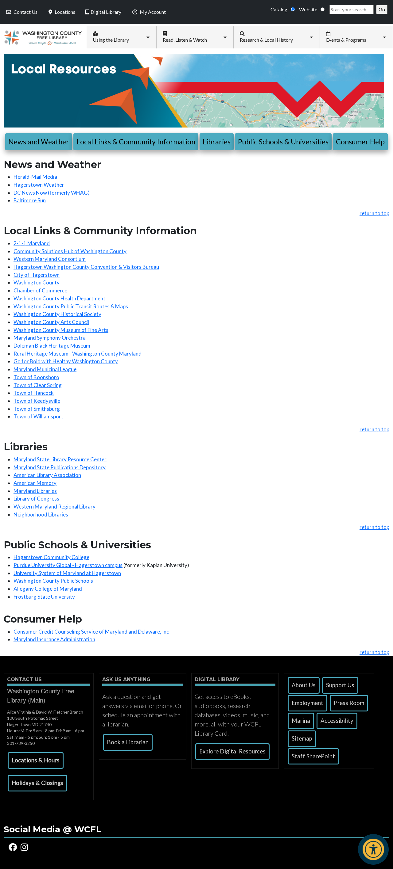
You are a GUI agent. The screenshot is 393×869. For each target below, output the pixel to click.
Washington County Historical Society (57, 314)
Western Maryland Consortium (50, 259)
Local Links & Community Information (135, 141)
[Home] (41, 37)
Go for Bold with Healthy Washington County (66, 361)
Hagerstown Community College (51, 557)
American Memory (35, 483)
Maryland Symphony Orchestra (50, 337)
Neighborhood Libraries (41, 514)
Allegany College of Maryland (48, 588)
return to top (374, 213)
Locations (65, 12)
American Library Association (47, 475)
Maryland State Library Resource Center (60, 459)
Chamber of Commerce (40, 290)
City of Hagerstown (37, 275)
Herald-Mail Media (35, 176)
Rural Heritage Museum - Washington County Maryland (78, 353)
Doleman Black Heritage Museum (52, 345)
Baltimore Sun (30, 200)
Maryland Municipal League (45, 369)
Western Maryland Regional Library (54, 506)
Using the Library (111, 40)
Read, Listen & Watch (185, 40)
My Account (153, 12)
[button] (36, 760)
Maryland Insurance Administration (54, 639)
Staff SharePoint (313, 756)
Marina (301, 720)
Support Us (340, 685)
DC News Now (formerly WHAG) (52, 192)
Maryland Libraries (35, 491)
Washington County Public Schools (53, 580)
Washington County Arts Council (51, 322)
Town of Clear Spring (38, 385)
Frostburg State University (44, 596)
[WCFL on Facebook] (14, 847)
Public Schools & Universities (283, 141)
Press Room (349, 702)
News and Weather (38, 141)
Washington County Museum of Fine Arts (61, 330)
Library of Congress (36, 498)
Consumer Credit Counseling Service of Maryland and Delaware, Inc (91, 631)
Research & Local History (266, 40)
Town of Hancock (34, 393)
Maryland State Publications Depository (60, 467)
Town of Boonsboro (36, 377)
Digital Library (106, 12)
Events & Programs (346, 40)
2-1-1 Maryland (32, 243)
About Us (304, 685)
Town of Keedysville (37, 401)
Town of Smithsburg (37, 409)
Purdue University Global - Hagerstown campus (68, 565)
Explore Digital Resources (232, 751)
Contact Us (25, 12)
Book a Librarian (128, 742)
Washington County (37, 282)
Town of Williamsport (38, 416)
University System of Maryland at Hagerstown (67, 573)
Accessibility (337, 720)
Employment (307, 702)
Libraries (217, 141)
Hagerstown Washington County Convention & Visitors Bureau (86, 267)
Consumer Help (360, 141)
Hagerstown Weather (39, 184)
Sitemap (302, 738)
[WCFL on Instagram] (25, 847)
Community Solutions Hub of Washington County (70, 251)
